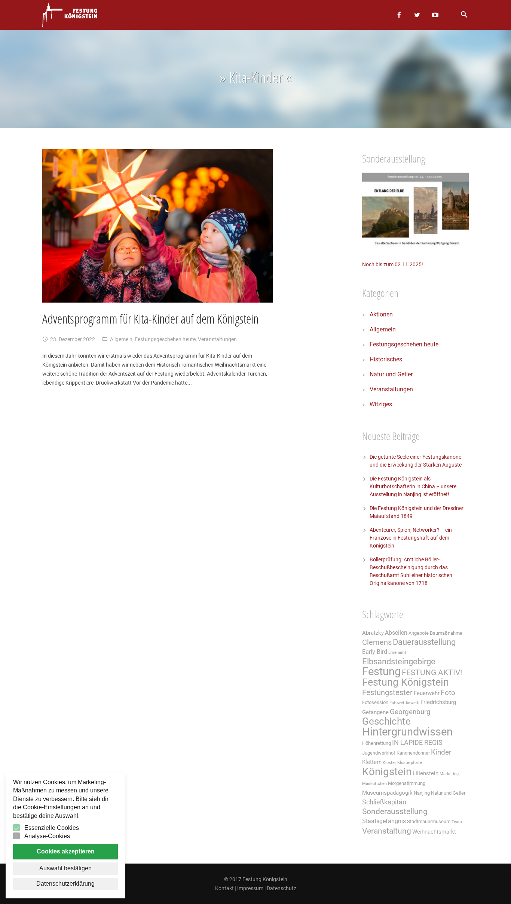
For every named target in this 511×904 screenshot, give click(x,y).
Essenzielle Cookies (51, 828)
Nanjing (422, 793)
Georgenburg (410, 712)
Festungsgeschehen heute (165, 339)
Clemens (377, 642)
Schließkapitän (384, 802)
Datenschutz (281, 888)
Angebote (419, 633)
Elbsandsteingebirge (398, 661)
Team (457, 821)
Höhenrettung (376, 743)
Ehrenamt (397, 652)
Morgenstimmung (406, 783)
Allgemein (121, 339)
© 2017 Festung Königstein (255, 879)
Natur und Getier (391, 374)
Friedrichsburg (438, 702)
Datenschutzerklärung (65, 883)
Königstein (386, 771)
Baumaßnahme (446, 633)
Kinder (441, 752)
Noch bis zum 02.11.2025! (392, 264)
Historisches (386, 359)
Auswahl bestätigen (65, 868)
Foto (448, 693)
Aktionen (381, 314)
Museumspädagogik (387, 792)
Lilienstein (425, 773)
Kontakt (224, 888)
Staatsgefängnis (384, 821)
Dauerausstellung (424, 642)
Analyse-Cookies (47, 836)
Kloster (389, 762)
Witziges (381, 404)
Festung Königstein (405, 682)
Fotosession (375, 702)
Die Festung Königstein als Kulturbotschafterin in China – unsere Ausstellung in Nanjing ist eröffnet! (413, 486)
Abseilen (396, 632)
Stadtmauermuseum (428, 821)
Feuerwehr (427, 693)
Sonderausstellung (395, 811)
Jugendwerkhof (378, 753)
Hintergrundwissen (407, 731)
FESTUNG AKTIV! (432, 672)
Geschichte (386, 721)
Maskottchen (374, 783)
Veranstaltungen (217, 339)
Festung (381, 671)
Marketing (449, 773)
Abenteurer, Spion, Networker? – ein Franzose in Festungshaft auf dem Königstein (411, 538)
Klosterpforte (409, 762)
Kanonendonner (413, 753)
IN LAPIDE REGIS (417, 742)
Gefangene (375, 712)
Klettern (372, 762)
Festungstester (387, 692)
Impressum (250, 888)
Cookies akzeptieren (66, 851)
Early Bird (374, 651)
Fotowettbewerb (404, 702)
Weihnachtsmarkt (434, 831)
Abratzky (373, 633)
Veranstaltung (386, 830)
